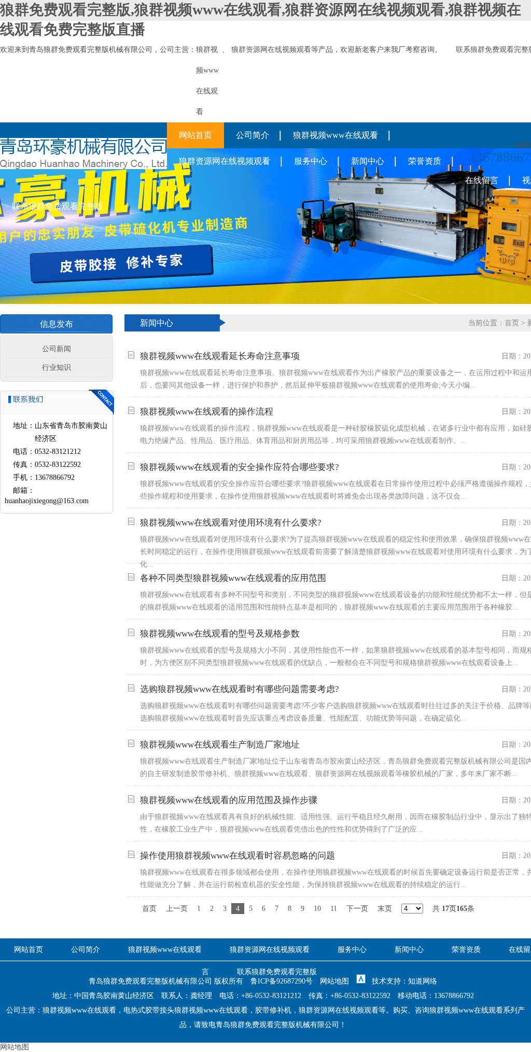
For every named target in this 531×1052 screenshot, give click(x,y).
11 (333, 908)
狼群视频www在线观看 (335, 135)
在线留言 (481, 180)
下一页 (357, 908)
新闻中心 (367, 161)
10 (317, 908)
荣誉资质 (424, 161)
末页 (385, 908)
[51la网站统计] (361, 981)
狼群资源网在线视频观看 (271, 49)
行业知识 (56, 367)
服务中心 (310, 161)
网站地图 (334, 981)
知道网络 (422, 981)
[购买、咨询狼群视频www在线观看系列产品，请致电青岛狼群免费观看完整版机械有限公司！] (83, 167)
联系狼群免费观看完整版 (57, 206)
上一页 (177, 908)
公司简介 (252, 135)
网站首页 (195, 135)
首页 (512, 323)
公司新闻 (56, 349)
